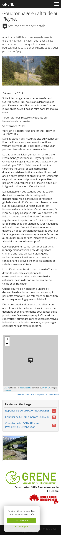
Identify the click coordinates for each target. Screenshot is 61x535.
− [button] (7, 343)
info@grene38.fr (30, 531)
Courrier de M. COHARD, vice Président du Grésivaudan (22, 425)
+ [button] (7, 339)
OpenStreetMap (26, 387)
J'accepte (23, 520)
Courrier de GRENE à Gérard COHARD (27, 417)
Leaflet (6, 387)
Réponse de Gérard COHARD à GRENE (27, 410)
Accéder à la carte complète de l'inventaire (38, 394)
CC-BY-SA (46, 387)
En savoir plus (21, 526)
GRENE (8, 4)
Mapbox (8, 390)
